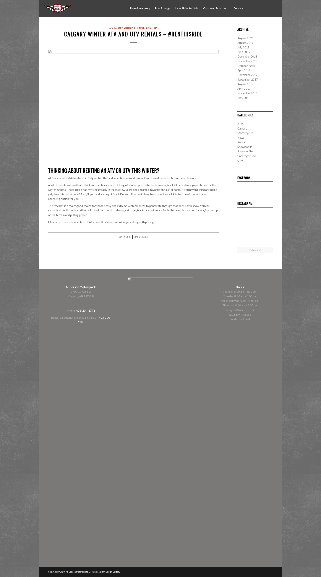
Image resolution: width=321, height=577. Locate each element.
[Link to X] (263, 8)
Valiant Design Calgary (109, 572)
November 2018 (247, 61)
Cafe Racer (142, 236)
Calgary (118, 28)
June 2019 (243, 51)
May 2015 (243, 97)
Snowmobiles (245, 151)
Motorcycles (131, 28)
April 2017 (244, 88)
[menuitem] (140, 8)
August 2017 (245, 84)
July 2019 (243, 47)
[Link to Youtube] (269, 8)
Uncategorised (246, 156)
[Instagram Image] (267, 228)
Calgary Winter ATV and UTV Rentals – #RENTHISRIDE (133, 34)
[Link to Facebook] (252, 8)
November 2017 (247, 74)
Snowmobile (244, 146)
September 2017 (247, 79)
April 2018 (244, 70)
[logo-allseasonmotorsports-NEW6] (58, 8)
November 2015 (247, 93)
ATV (111, 28)
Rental (149, 28)
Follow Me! (255, 250)
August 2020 (245, 38)
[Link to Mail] (274, 8)
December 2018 (247, 56)
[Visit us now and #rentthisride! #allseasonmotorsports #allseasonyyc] (243, 228)
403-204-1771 (85, 310)
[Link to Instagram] (258, 8)
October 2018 (246, 65)
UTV (156, 28)
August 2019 (245, 42)
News (142, 28)
